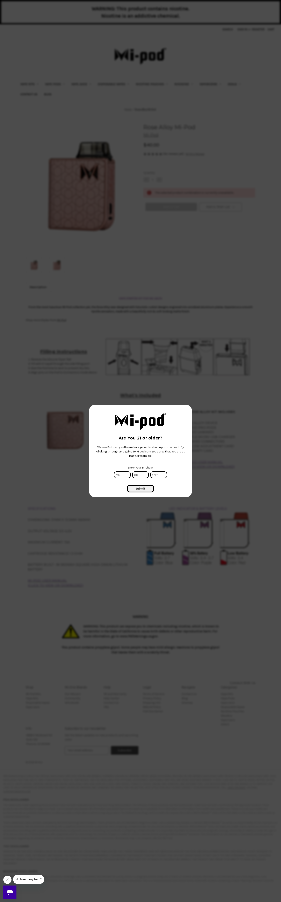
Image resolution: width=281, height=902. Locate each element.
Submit (140, 488)
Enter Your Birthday (140, 467)
